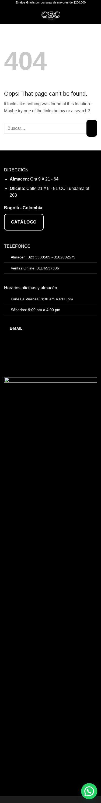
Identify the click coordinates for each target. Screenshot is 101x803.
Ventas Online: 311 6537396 (35, 268)
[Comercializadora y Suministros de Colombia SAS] (50, 14)
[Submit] (91, 128)
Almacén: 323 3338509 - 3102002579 (43, 257)
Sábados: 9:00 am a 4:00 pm (35, 310)
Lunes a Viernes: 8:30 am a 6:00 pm (42, 299)
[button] (7, 14)
